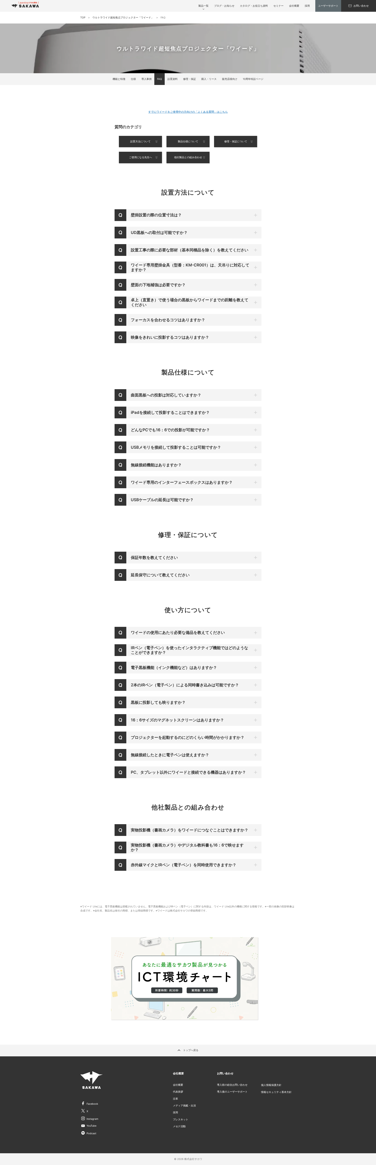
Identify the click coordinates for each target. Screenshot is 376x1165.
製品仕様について (188, 141)
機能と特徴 (119, 79)
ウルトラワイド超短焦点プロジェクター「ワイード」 (123, 17)
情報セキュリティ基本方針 (276, 1092)
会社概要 (294, 5)
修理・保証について (235, 141)
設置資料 (172, 79)
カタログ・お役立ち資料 (254, 5)
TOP (82, 17)
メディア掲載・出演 (184, 1105)
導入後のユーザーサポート (232, 1091)
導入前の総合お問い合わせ (232, 1084)
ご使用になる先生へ (140, 157)
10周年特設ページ (253, 79)
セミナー (278, 5)
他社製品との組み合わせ (188, 157)
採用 (307, 5)
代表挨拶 (178, 1091)
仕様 (133, 79)
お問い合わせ (361, 5)
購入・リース (209, 79)
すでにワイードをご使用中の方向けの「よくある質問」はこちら (188, 111)
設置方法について (140, 141)
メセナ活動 (179, 1126)
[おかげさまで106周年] (25, 6)
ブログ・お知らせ (224, 5)
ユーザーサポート (328, 5)
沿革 (175, 1098)
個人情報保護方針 (271, 1085)
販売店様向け (229, 79)
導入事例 (146, 79)
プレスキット (180, 1119)
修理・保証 (189, 79)
